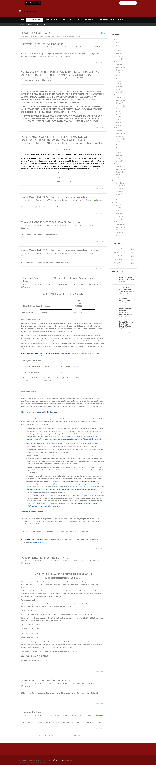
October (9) (119, 188)
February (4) (120, 56)
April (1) (118, 51)
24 (75, 736)
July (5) (118, 75)
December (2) (120, 131)
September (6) (120, 191)
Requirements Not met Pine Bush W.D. (45, 557)
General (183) (118, 249)
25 (79, 736)
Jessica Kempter (62, 47)
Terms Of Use (53, 760)
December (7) (120, 97)
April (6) (118, 210)
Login (116, 3)
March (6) (119, 86)
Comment (39, 47)
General (89, 47)
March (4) (119, 53)
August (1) (119, 42)
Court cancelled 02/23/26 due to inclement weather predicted (60, 250)
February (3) (120, 89)
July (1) (118, 175)
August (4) (119, 108)
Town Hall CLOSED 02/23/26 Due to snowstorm (51, 222)
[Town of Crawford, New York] (28, 11)
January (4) (119, 219)
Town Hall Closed (31, 712)
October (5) (119, 70)
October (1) (119, 230)
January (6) (119, 161)
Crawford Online (34, 20)
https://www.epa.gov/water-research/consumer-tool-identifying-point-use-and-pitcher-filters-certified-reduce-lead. (64, 439)
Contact (121, 20)
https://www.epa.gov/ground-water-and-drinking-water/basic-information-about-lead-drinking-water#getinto (61, 489)
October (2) (119, 172)
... (70, 736)
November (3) (120, 169)
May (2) (118, 208)
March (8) (119, 213)
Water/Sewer (93, 284)
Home (23, 20)
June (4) (118, 114)
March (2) (119, 122)
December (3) (120, 64)
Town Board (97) (119, 256)
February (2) (120, 216)
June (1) (118, 205)
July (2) (118, 111)
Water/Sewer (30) (119, 259)
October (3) (119, 136)
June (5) (118, 199)
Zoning (37, 80)
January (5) (119, 125)
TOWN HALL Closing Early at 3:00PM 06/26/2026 (127, 289)
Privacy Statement (66, 760)
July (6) (118, 144)
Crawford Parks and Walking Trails (42, 44)
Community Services (106, 20)
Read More (99, 62)
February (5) (120, 158)
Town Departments (52, 20)
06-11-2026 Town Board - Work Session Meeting (126, 324)
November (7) (120, 133)
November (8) (120, 67)
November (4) (120, 100)
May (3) (118, 117)
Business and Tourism (71, 20)
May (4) (118, 150)
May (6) (118, 48)
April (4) (118, 84)
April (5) (118, 153)
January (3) (119, 59)
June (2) (118, 45)
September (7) (120, 233)
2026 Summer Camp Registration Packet (45, 680)
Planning (31, 80)
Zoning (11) (117, 263)
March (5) (119, 155)
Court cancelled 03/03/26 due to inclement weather (54, 197)
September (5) (120, 106)
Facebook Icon (22, 2)
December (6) (120, 224)
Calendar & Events (89, 20)
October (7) (119, 103)
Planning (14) (118, 252)
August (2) (119, 142)
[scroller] (152, 762)
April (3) (118, 119)
